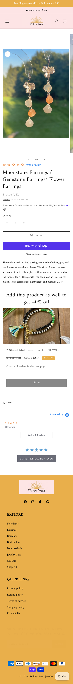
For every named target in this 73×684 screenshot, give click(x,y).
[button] (7, 21)
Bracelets (12, 536)
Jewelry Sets (14, 554)
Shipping (6, 199)
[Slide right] (44, 159)
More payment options (36, 254)
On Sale (11, 560)
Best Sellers (13, 542)
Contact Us (13, 613)
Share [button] (9, 402)
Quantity (7, 216)
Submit (59, 644)
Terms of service (16, 601)
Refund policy (15, 594)
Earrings (11, 530)
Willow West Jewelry (42, 676)
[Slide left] (29, 159)
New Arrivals (14, 548)
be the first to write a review (36, 458)
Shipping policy (15, 607)
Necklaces (13, 523)
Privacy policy (15, 588)
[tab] (36, 435)
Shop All (12, 567)
